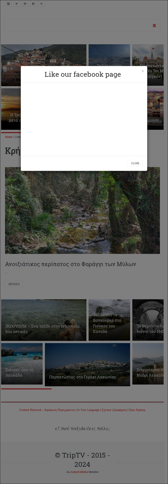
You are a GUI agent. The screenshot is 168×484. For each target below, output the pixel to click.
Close (135, 163)
